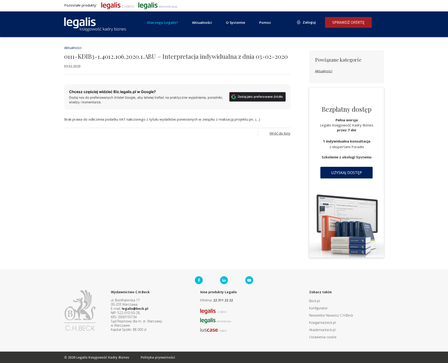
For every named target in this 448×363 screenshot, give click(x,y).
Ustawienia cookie (322, 337)
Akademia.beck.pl (322, 330)
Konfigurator (318, 308)
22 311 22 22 (223, 300)
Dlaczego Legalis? (162, 22)
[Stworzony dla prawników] (117, 5)
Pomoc (265, 22)
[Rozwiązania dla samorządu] (157, 5)
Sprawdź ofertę (348, 22)
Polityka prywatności (158, 357)
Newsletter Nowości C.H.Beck (331, 315)
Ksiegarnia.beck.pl (322, 322)
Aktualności (72, 47)
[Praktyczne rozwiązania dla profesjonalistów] (95, 24)
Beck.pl (314, 301)
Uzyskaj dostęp (346, 172)
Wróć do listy (280, 133)
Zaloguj (309, 22)
